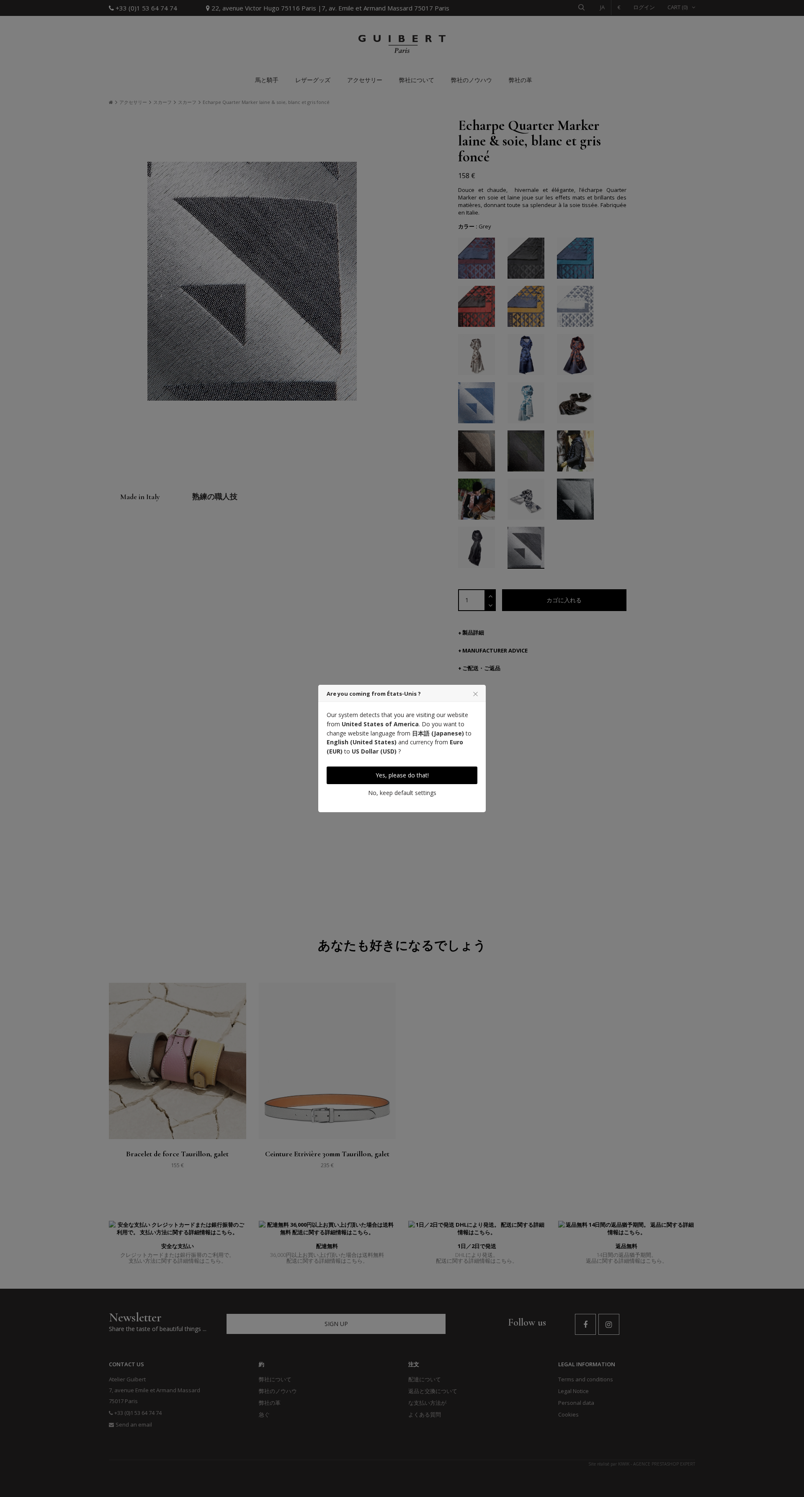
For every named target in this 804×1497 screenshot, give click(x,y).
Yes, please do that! (402, 775)
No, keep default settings (402, 793)
